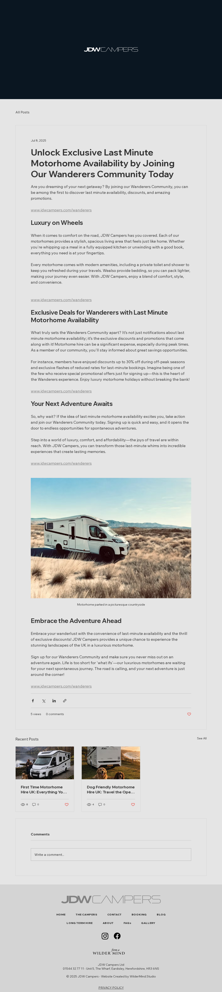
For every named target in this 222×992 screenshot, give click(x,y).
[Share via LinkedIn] (54, 701)
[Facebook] (117, 936)
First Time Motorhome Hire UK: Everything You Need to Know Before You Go (43, 789)
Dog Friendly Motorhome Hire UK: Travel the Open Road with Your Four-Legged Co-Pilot (111, 789)
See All (202, 738)
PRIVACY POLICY (111, 988)
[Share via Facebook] (33, 701)
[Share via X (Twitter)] (43, 701)
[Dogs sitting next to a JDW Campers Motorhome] (111, 763)
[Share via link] (65, 701)
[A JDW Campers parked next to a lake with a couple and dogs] (45, 763)
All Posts (22, 112)
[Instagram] (105, 936)
